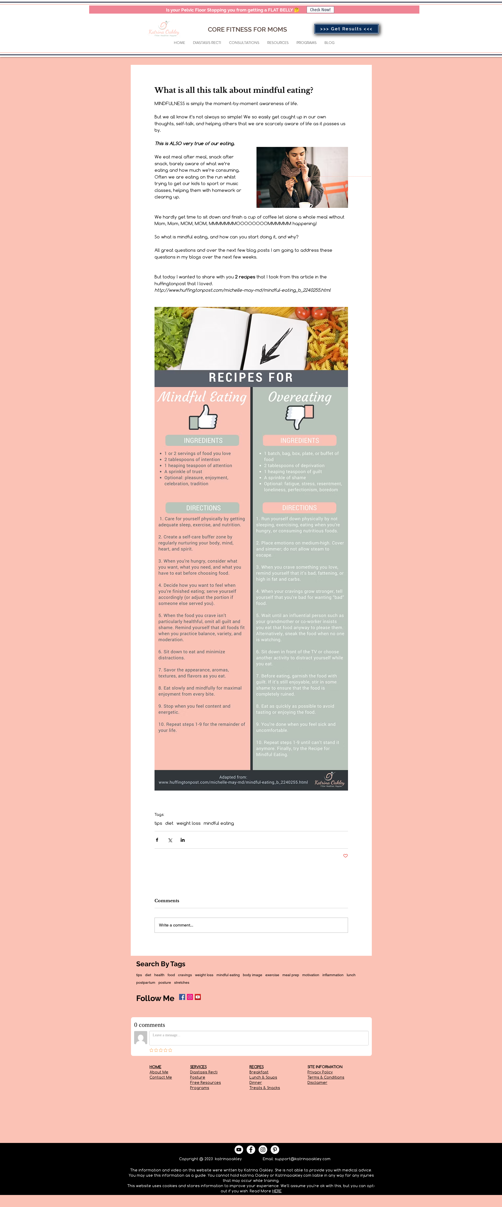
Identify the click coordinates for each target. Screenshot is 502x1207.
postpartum (145, 982)
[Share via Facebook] (157, 839)
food (171, 975)
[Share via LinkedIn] (182, 839)
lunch (351, 975)
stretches (181, 982)
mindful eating (219, 823)
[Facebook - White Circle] (251, 1149)
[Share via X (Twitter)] (169, 839)
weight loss (188, 823)
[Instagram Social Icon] (190, 997)
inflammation (333, 975)
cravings (185, 975)
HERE (277, 1190)
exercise (272, 975)
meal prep (290, 975)
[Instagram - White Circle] (263, 1149)
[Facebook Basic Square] (182, 997)
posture (164, 982)
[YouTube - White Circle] (239, 1149)
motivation (310, 975)
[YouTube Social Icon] (198, 997)
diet (169, 823)
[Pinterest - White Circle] (275, 1149)
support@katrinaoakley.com (302, 1158)
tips (158, 823)
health (159, 975)
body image (252, 975)
